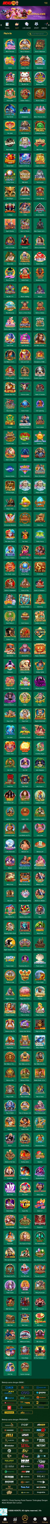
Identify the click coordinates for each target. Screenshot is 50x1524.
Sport (36, 28)
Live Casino (27, 28)
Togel (7, 28)
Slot (17, 28)
